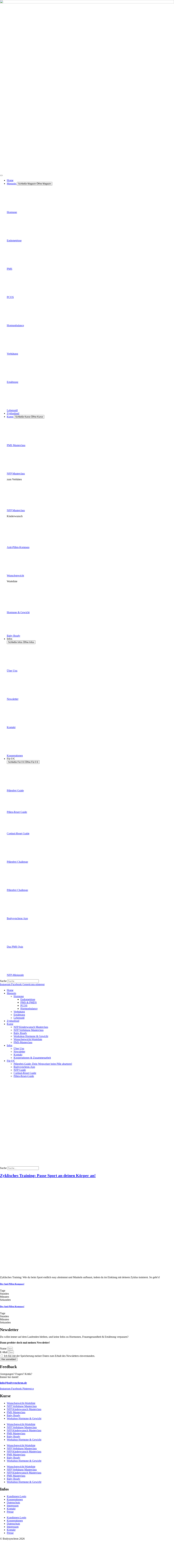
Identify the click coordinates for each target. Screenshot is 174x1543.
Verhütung (12, 353)
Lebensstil (12, 410)
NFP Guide (20, 1070)
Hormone (12, 212)
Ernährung (12, 382)
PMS (9, 268)
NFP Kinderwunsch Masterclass (31, 1027)
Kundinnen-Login (16, 1496)
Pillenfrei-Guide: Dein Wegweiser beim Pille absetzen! (43, 1063)
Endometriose (14, 240)
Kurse (10, 1023)
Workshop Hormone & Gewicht (31, 1036)
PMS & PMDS (28, 1002)
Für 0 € (11, 1060)
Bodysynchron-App (24, 1066)
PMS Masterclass (16, 445)
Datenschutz (13, 1502)
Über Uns (12, 670)
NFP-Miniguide (15, 975)
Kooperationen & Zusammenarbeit (32, 1057)
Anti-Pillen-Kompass (18, 547)
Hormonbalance (15, 325)
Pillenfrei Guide (15, 790)
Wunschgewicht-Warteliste (28, 1039)
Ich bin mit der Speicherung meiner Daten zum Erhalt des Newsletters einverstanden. (49, 1355)
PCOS (10, 297)
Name (3, 1348)
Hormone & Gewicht (18, 612)
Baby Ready (13, 635)
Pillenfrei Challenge (17, 861)
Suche (3, 981)
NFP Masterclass (16, 473)
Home (10, 990)
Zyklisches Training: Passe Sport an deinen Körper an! (48, 1175)
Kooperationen (15, 755)
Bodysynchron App (17, 918)
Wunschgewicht (15, 575)
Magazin (11, 993)
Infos (9, 1045)
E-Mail (4, 1352)
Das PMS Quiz (15, 946)
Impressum (13, 1505)
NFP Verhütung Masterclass (29, 1030)
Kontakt (11, 727)
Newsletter (12, 699)
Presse (10, 1511)
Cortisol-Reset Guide (18, 833)
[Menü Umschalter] (1, 175)
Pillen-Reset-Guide (24, 1076)
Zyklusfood (13, 1020)
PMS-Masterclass (23, 1042)
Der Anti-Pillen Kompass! (12, 1284)
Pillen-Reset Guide (17, 812)
